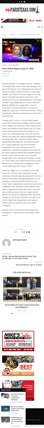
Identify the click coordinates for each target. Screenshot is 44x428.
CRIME (13, 34)
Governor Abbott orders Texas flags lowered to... (17, 408)
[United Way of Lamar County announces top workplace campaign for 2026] (22, 289)
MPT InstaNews (14, 65)
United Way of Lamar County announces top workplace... (22, 306)
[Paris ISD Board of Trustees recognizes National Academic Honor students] (5, 396)
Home (4, 34)
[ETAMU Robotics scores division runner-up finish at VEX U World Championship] (5, 419)
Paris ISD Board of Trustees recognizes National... (17, 397)
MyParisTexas (8, 71)
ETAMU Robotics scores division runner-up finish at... (17, 420)
